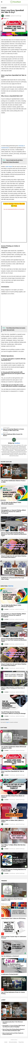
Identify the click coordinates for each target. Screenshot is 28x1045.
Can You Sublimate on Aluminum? (10, 956)
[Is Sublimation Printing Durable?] (14, 965)
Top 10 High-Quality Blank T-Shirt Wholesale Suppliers (11, 503)
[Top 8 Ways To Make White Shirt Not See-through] (14, 835)
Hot (1, 731)
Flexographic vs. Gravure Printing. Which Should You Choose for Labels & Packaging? (13, 511)
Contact (5, 1042)
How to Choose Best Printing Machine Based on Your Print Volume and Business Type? (14, 534)
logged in (8, 722)
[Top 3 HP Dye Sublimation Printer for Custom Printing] (14, 983)
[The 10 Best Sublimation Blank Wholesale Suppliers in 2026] (14, 737)
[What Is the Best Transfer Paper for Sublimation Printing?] (14, 927)
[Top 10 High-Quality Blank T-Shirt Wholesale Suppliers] (14, 493)
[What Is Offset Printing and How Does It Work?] (14, 678)
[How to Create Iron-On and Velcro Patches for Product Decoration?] (14, 546)
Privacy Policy (21, 1042)
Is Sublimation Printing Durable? (9, 974)
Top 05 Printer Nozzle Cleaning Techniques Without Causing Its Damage (13, 712)
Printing (3, 500)
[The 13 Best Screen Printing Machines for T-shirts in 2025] (14, 860)
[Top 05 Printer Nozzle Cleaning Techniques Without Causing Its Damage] (14, 702)
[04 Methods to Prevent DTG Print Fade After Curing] (14, 568)
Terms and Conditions (13, 1042)
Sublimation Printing (6, 478)
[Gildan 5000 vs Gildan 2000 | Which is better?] (14, 811)
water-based (9, 166)
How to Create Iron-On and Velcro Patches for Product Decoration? (13, 556)
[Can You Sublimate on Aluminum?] (14, 947)
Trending (1, 465)
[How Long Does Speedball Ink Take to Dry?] (14, 762)
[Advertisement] (14, 129)
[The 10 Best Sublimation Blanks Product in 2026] (14, 471)
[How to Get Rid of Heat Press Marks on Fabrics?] (14, 786)
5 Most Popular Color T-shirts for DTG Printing (13, 918)
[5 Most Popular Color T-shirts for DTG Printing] (14, 909)
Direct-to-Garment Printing (7, 575)
